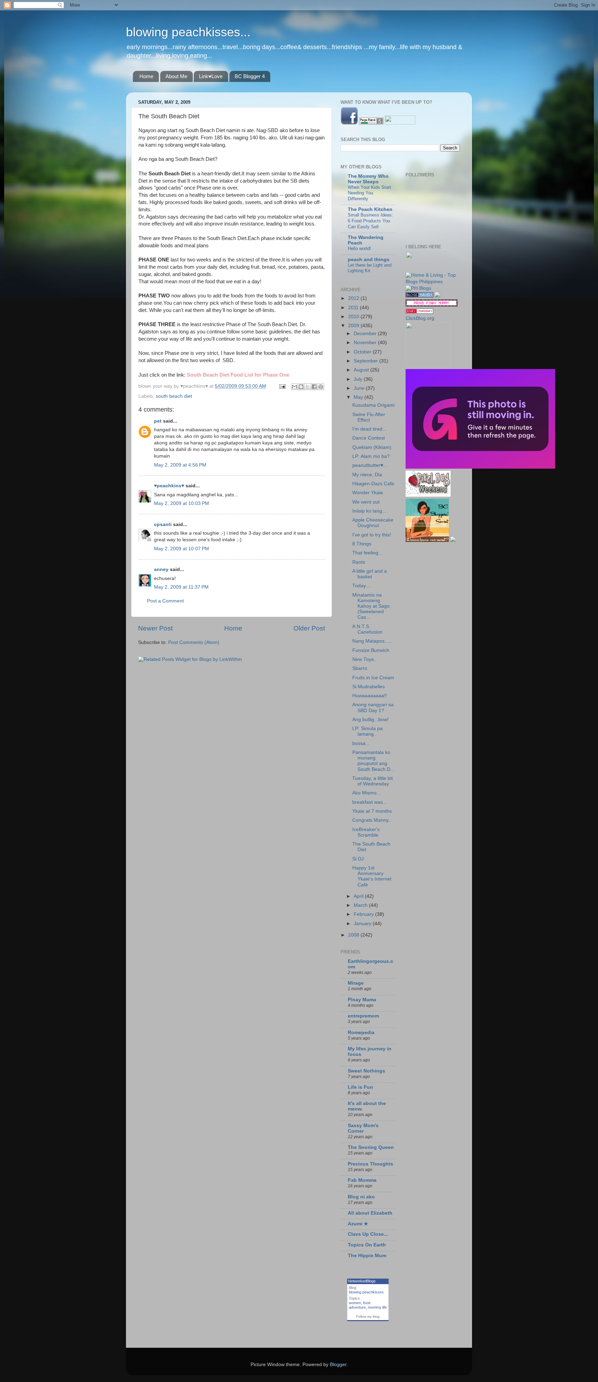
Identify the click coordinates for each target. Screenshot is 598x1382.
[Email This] (294, 386)
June (360, 388)
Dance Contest (368, 438)
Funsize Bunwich (370, 650)
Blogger (338, 1364)
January (363, 923)
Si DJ (358, 859)
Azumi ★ (358, 1223)
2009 (354, 325)
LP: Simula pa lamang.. (367, 731)
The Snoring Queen (371, 1147)
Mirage (356, 983)
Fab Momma (362, 1180)
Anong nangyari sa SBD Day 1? (372, 707)
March (361, 905)
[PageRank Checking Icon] (371, 123)
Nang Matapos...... (372, 641)
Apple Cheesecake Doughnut (372, 522)
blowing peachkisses (366, 1292)
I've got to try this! (371, 534)
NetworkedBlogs (362, 1281)
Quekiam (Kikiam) (371, 447)
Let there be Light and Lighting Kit (369, 268)
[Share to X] (307, 386)
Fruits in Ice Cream (373, 677)
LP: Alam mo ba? (371, 456)
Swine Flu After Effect (368, 417)
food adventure (359, 1305)
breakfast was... (369, 802)
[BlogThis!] (301, 386)
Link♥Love (211, 76)
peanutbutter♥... (369, 465)
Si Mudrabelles (368, 686)
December (366, 333)
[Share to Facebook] (314, 386)
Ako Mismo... (366, 792)
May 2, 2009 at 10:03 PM (181, 503)
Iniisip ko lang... (369, 511)
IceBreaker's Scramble (366, 832)
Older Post (309, 628)
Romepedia (361, 1032)
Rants (358, 562)
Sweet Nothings (366, 1071)
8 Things (361, 543)
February (364, 914)
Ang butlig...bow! (370, 719)
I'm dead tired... (369, 429)
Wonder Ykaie (367, 492)
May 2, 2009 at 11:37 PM (181, 587)
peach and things (368, 259)
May (359, 397)
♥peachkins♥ (169, 485)
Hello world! (359, 248)
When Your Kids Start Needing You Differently (369, 193)
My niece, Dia (367, 474)
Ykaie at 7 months (372, 811)
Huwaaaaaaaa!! (369, 695)
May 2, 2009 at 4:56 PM (180, 465)
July (359, 379)
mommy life (377, 1307)
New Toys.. (364, 659)
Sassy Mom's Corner (363, 1128)
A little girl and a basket (369, 574)
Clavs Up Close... (368, 1234)
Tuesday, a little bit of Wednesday (372, 781)
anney (161, 569)
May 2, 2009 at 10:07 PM (181, 548)
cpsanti (163, 524)
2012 (354, 298)
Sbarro (359, 668)
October (363, 351)
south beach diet (174, 396)
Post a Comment (165, 601)
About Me (176, 76)
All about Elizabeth (370, 1213)
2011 (354, 307)
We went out (366, 502)
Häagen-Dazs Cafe (373, 483)
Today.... (361, 585)
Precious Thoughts (370, 1164)
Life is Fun (360, 1087)
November (366, 342)
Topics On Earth (367, 1244)
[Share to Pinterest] (320, 386)
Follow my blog (368, 1316)
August (362, 369)
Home (146, 76)
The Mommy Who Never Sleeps (368, 179)
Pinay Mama (362, 999)
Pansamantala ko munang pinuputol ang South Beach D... (373, 761)
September (366, 360)
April (359, 896)
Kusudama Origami (373, 405)
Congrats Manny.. (371, 820)
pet (158, 421)
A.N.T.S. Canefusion (367, 629)
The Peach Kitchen (370, 209)
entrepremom (363, 1016)
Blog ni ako (361, 1196)
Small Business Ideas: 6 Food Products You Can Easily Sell (370, 220)
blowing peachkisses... (188, 32)
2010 (354, 316)
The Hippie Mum (367, 1255)
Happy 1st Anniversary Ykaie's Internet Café (371, 876)
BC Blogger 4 (250, 76)
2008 (354, 935)
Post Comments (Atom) (193, 642)
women (355, 1303)
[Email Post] (282, 386)
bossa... (361, 743)
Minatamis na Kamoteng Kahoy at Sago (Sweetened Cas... (371, 606)
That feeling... (367, 552)
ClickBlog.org (420, 318)
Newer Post (155, 628)
